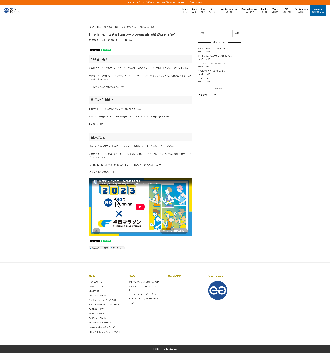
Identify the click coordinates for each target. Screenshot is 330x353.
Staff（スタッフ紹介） (97, 295)
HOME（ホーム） (95, 282)
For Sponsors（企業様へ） (100, 322)
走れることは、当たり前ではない (211, 63)
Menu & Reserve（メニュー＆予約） (104, 304)
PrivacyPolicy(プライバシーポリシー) (104, 331)
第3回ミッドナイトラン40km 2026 (212, 70)
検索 (237, 33)
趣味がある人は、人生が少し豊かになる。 (215, 56)
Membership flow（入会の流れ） (102, 300)
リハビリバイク (204, 78)
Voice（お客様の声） (97, 313)
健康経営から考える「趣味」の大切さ (213, 48)
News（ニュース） (96, 286)
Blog (130, 40)
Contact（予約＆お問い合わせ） (102, 327)
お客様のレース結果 (100, 248)
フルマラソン (118, 248)
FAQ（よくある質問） (97, 318)
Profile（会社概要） (97, 309)
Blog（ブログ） (95, 291)
